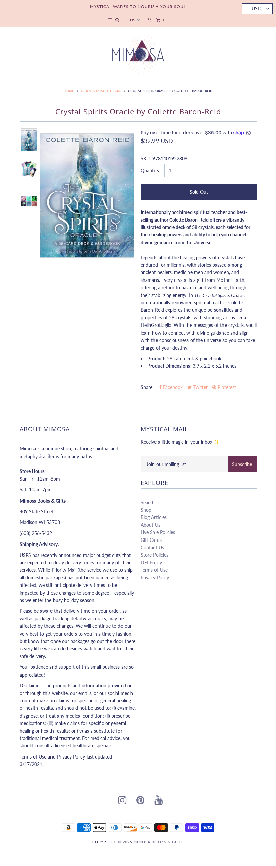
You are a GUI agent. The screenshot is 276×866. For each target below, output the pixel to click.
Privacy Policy (155, 577)
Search (148, 502)
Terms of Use (154, 570)
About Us (150, 525)
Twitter (200, 387)
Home (69, 91)
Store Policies (154, 555)
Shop (146, 510)
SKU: (146, 158)
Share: (147, 387)
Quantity (150, 170)
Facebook (172, 387)
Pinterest (226, 387)
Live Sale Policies (158, 532)
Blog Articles (154, 517)
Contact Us (152, 547)
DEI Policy (151, 562)
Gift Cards (151, 540)
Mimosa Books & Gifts (158, 842)
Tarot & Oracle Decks (101, 91)
